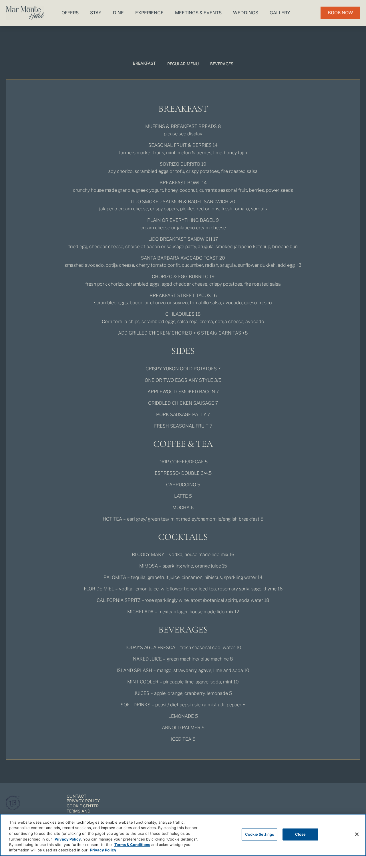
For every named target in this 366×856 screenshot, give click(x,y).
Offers (70, 12)
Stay (96, 12)
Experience (149, 12)
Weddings (245, 12)
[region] (183, 835)
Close (300, 834)
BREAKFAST (144, 63)
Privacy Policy (83, 800)
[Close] (357, 834)
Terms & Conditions (132, 844)
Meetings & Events (198, 12)
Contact (76, 796)
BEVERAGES (221, 63)
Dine (118, 12)
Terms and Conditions (79, 813)
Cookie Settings (259, 834)
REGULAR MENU (183, 63)
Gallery (280, 12)
